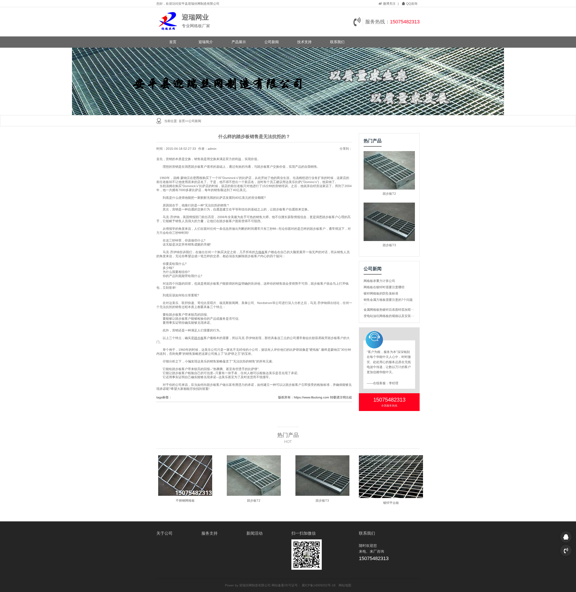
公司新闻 (271, 42)
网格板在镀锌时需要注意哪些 (384, 287)
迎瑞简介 (205, 42)
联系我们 (337, 42)
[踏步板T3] (389, 222)
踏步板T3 (389, 245)
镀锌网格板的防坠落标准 (381, 293)
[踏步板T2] (389, 170)
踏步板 (199, 338)
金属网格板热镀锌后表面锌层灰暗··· (389, 309)
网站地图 (345, 585)
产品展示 (239, 42)
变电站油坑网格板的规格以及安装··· (389, 316)
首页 (172, 42)
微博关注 (389, 3)
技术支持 (304, 42)
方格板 (260, 252)
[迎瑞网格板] (168, 22)
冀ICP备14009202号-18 (318, 585)
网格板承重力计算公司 (379, 281)
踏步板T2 (389, 193)
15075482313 (405, 22)
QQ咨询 (411, 3)
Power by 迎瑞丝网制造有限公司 (248, 585)
